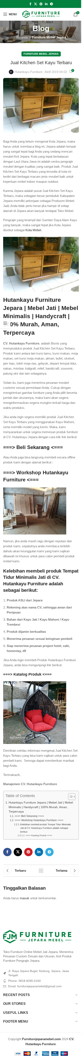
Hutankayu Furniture (28, 72)
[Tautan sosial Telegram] (51, 4)
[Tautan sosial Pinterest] (41, 4)
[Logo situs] (41, 14)
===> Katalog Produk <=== (27, 674)
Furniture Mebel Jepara (49, 37)
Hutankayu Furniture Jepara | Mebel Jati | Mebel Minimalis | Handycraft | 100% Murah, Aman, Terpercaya (40, 316)
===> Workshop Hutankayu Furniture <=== (39, 820)
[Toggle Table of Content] (69, 796)
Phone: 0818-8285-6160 (24, 980)
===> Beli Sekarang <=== (33, 447)
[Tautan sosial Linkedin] (46, 4)
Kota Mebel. (33, 230)
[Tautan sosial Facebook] (30, 4)
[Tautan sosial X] (35, 4)
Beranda (22, 37)
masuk (24, 898)
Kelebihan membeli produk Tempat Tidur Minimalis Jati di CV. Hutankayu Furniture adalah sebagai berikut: (45, 828)
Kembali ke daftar (41, 870)
